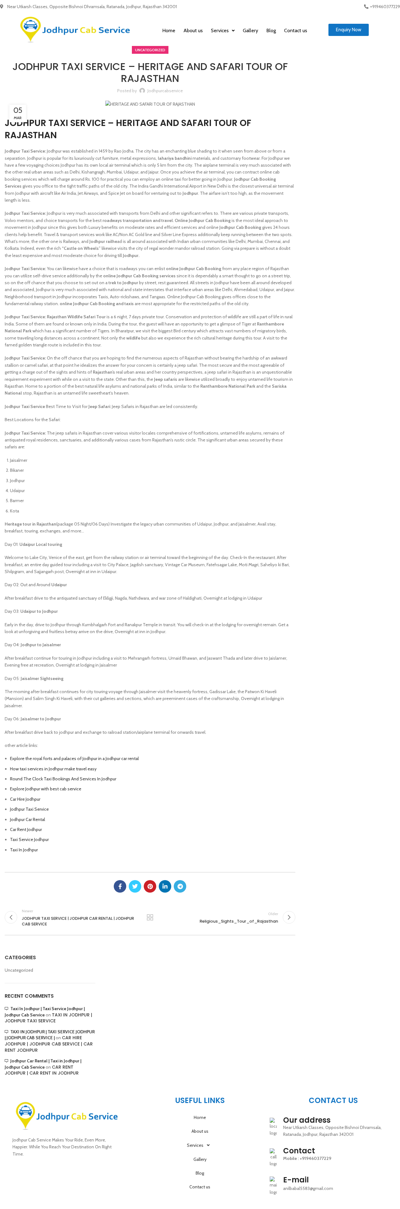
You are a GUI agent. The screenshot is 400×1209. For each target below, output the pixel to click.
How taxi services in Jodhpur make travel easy (53, 769)
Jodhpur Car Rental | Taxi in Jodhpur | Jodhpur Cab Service (43, 1064)
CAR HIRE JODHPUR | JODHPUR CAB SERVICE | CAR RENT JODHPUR (49, 1044)
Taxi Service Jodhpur (29, 839)
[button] (348, 30)
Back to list (150, 917)
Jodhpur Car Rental (27, 819)
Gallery (250, 30)
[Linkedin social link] (165, 886)
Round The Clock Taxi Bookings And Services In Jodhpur (63, 779)
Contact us (295, 30)
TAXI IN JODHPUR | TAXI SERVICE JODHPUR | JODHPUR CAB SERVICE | (50, 1035)
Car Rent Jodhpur (26, 829)
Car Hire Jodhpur (25, 799)
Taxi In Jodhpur (24, 850)
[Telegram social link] (180, 886)
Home (168, 30)
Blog (271, 30)
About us (193, 30)
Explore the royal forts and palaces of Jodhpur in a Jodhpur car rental (74, 758)
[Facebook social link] (120, 886)
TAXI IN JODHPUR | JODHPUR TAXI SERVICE (48, 1018)
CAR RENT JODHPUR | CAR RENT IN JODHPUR (42, 1070)
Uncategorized (150, 50)
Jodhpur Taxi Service (29, 809)
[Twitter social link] (135, 886)
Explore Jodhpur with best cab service (45, 789)
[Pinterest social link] (150, 886)
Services (220, 30)
